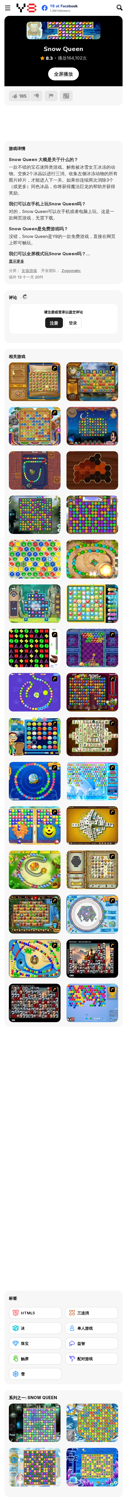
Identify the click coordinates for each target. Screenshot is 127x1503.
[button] (16, 261)
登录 (73, 322)
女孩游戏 (29, 270)
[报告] (51, 96)
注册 (54, 322)
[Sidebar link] (8, 8)
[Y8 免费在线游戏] (26, 8)
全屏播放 (63, 74)
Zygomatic (71, 270)
